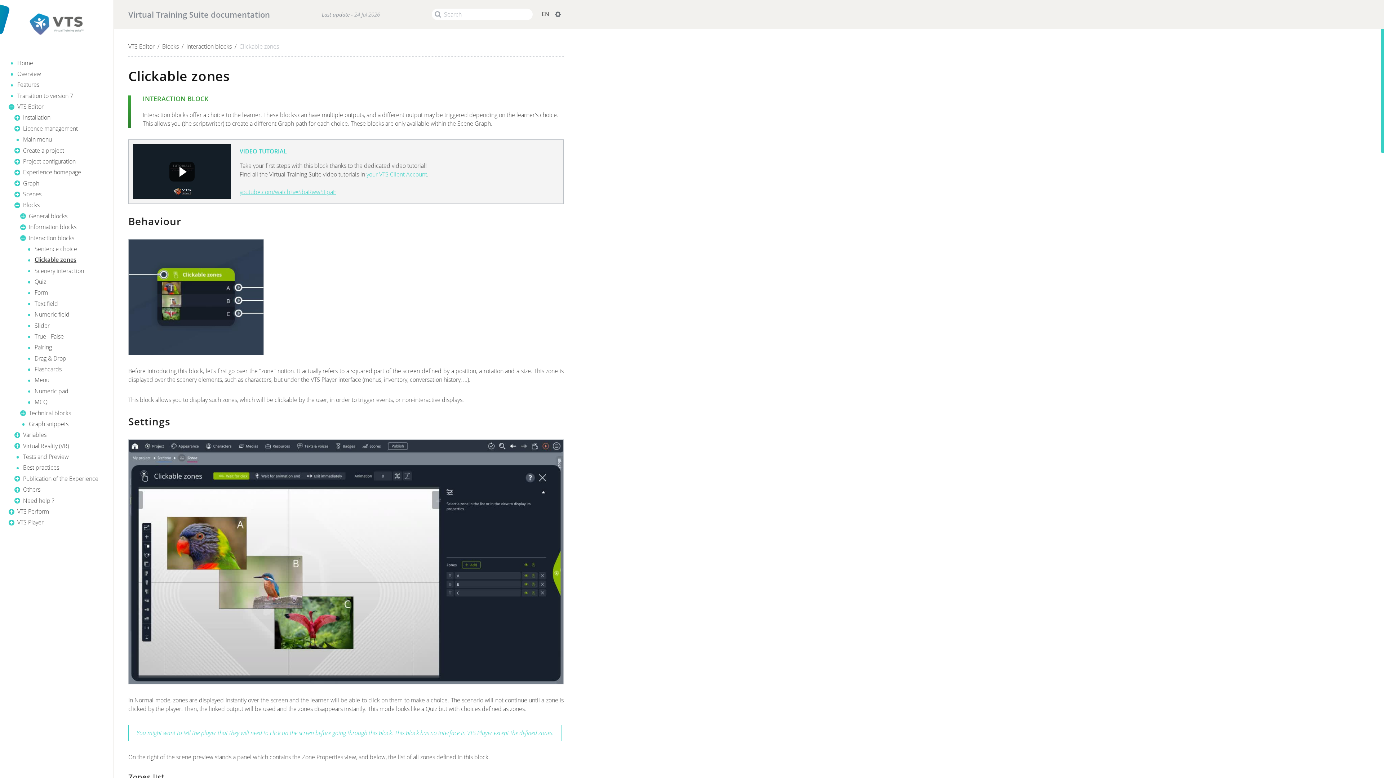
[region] (57, 284)
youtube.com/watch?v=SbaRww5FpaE (288, 192)
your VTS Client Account (397, 174)
